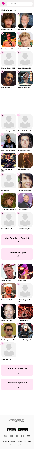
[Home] (17, 420)
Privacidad (19, 441)
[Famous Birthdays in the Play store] (23, 429)
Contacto (12, 441)
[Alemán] (28, 436)
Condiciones (27, 441)
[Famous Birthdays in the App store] (11, 429)
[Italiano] (22, 436)
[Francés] (17, 436)
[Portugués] (11, 436)
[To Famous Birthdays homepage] (3, 4)
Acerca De (6, 441)
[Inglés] (5, 436)
